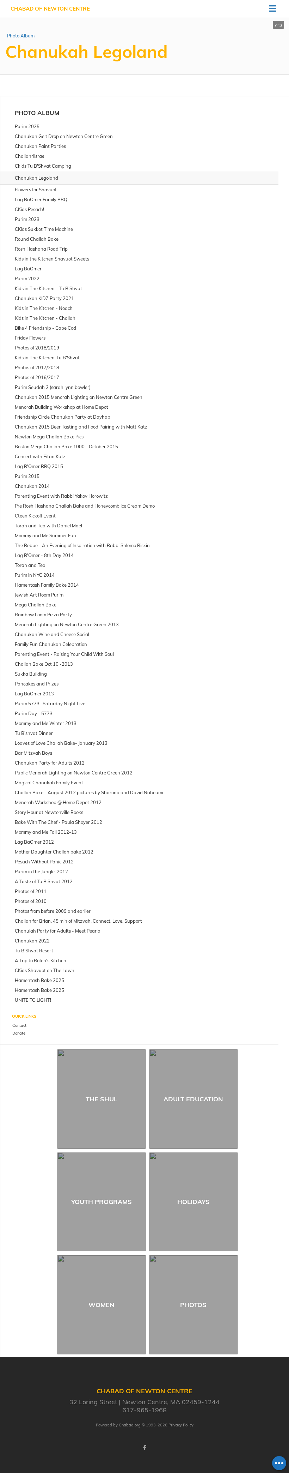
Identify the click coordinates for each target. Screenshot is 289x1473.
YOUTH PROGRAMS (101, 1202)
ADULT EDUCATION (193, 1099)
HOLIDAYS (193, 1202)
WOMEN (101, 1305)
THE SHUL (101, 1099)
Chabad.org (130, 1425)
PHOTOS (193, 1305)
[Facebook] (144, 1447)
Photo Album (21, 35)
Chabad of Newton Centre (50, 8)
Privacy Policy (180, 1425)
